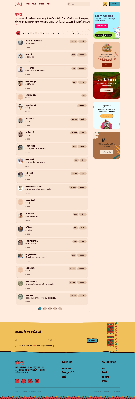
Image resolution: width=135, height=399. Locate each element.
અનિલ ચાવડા (29, 214)
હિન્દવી (104, 372)
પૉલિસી (35, 346)
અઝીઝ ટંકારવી (30, 146)
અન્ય (48, 4)
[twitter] (23, 381)
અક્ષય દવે (28, 54)
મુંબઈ (83, 174)
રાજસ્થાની (105, 381)
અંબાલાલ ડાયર (30, 268)
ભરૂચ (83, 160)
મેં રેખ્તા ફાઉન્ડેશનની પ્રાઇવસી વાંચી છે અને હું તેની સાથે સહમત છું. (35, 346)
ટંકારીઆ (82, 146)
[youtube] (36, 381)
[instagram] (30, 381)
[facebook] (17, 381)
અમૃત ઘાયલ (29, 295)
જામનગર (81, 106)
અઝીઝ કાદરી (29, 132)
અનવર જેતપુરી (30, 200)
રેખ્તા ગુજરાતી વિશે (68, 372)
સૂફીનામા (105, 377)
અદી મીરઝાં (29, 173)
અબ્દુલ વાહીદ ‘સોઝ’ (31, 241)
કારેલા (82, 214)
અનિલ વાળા (29, 227)
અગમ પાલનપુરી (30, 95)
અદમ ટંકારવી (29, 159)
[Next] (65, 308)
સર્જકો (27, 4)
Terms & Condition (36, 391)
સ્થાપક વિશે (66, 368)
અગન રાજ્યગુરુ (30, 81)
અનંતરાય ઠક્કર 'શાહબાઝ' (34, 186)
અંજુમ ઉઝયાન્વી (30, 105)
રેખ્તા (103, 368)
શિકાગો (82, 241)
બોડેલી (82, 228)
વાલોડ (82, 119)
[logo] (19, 4)
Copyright (17, 391)
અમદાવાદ (81, 55)
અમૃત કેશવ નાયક (31, 281)
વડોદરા (82, 133)
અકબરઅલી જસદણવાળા (33, 41)
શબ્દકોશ (41, 4)
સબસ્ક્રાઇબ (92, 340)
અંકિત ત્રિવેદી (29, 68)
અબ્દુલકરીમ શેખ (31, 254)
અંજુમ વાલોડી (29, 118)
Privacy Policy (26, 391)
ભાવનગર (82, 187)
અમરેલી (82, 82)
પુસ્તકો (34, 4)
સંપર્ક (64, 377)
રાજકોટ (82, 41)
